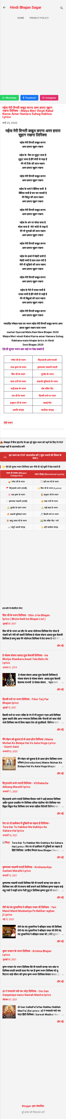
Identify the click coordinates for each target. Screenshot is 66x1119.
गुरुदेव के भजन (47, 374)
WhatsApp (11, 98)
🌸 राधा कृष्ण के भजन (16, 494)
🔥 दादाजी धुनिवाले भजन (16, 514)
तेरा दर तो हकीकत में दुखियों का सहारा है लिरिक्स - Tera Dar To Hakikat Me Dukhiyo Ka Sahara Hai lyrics (26, 827)
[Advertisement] (33, 58)
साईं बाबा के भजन (18, 388)
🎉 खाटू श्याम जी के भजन (16, 520)
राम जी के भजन (18, 395)
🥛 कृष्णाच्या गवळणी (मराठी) (16, 501)
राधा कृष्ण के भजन (18, 367)
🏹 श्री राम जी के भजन (49, 481)
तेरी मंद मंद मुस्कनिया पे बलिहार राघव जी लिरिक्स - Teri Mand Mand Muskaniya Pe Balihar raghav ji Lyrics (29, 911)
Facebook (30, 98)
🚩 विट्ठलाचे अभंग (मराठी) (16, 488)
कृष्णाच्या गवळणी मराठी (47, 367)
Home (20, 18)
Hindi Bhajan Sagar (25, 7)
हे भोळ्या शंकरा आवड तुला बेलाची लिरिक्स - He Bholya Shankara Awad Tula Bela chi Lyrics (25, 659)
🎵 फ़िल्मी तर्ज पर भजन (49, 514)
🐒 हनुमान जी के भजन (49, 494)
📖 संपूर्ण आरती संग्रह (16, 527)
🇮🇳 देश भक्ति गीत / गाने (49, 520)
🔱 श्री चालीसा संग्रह (49, 527)
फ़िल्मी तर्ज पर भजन (47, 395)
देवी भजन (8, 422)
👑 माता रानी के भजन (49, 501)
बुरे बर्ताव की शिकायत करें (33, 1112)
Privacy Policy (39, 18)
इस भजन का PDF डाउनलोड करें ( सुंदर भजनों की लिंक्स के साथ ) (35, 456)
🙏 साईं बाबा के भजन (49, 507)
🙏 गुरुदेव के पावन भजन (16, 507)
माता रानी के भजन (18, 381)
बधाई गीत (47, 403)
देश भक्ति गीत (47, 388)
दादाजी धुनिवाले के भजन (47, 381)
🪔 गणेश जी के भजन (16, 481)
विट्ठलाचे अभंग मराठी (47, 360)
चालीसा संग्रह (47, 410)
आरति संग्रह (18, 410)
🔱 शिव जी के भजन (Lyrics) (49, 488)
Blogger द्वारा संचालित (33, 1106)
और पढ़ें (60, 645)
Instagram (50, 98)
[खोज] (62, 8)
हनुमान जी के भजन (18, 403)
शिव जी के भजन (18, 374)
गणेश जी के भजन (18, 360)
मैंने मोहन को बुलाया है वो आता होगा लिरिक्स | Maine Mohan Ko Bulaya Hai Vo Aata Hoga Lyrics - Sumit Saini (29, 743)
